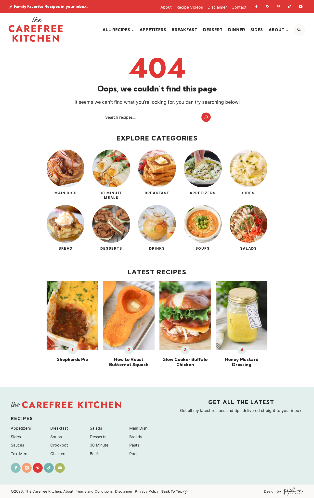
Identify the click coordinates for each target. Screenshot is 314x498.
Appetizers (153, 29)
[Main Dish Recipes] (65, 175)
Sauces (17, 445)
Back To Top (172, 491)
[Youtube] (300, 6)
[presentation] (72, 315)
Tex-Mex (19, 453)
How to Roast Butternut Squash (128, 362)
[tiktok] (289, 6)
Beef (94, 453)
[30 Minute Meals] (111, 175)
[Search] (206, 117)
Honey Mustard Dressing (242, 362)
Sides (256, 29)
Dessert (213, 29)
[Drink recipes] (157, 230)
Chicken (57, 453)
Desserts (98, 436)
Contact (239, 7)
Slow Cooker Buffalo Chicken (185, 362)
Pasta (134, 445)
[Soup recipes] (203, 230)
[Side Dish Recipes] (248, 175)
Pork (133, 453)
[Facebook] (256, 6)
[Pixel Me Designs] (292, 491)
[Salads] (248, 230)
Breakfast (184, 29)
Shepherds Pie (72, 359)
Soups (56, 436)
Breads (135, 436)
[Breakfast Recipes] (157, 175)
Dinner (236, 29)
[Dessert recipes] (111, 230)
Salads (96, 428)
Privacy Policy (147, 491)
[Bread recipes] (65, 230)
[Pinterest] (278, 6)
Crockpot (59, 445)
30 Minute (99, 445)
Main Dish (138, 428)
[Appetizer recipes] (203, 175)
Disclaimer (217, 7)
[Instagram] (267, 6)
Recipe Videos (189, 7)
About (166, 7)
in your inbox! (51, 6)
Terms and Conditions (94, 491)
